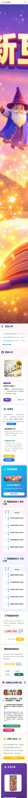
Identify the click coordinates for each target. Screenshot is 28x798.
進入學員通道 (11, 423)
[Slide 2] (14, 321)
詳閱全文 (7, 399)
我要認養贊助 (9, 729)
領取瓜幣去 (15, 757)
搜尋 (19, 674)
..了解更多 (14, 435)
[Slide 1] (11, 321)
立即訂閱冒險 (8, 456)
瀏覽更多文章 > (21, 399)
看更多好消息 (6, 344)
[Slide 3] (17, 321)
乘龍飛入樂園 (13, 493)
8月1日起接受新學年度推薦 (12, 726)
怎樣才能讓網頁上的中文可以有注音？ (13, 340)
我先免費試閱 (8, 459)
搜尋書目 (20, 639)
